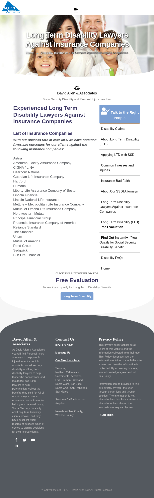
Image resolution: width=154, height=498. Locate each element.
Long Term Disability (77, 296)
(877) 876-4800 (64, 344)
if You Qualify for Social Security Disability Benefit (118, 242)
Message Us (62, 352)
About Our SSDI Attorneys (118, 191)
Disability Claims (112, 128)
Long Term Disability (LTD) (119, 224)
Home (30, 52)
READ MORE (106, 415)
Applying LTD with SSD (117, 154)
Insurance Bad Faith (114, 180)
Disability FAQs (111, 258)
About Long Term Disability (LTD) (119, 142)
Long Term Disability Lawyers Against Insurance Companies (118, 206)
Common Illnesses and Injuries (116, 168)
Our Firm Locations (67, 360)
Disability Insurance (54, 52)
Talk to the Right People (124, 115)
